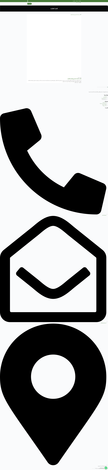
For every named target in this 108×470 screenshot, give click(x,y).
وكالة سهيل (93, 468)
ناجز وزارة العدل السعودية (57, 3)
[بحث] (32, 3)
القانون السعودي (49, 3)
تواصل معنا (29, 3)
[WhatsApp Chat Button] (106, 468)
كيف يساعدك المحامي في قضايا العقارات (74, 78)
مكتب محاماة (44, 3)
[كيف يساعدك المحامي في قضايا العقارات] (54, 45)
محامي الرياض (64, 3)
